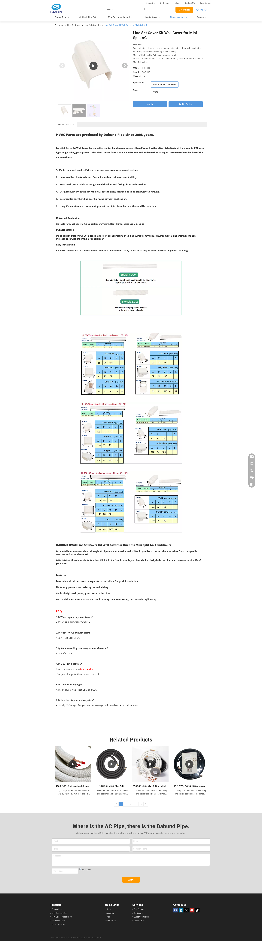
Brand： (137, 72)
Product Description (65, 124)
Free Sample (206, 3)
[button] (125, 65)
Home (108, 909)
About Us (150, 3)
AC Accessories (58, 924)
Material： (138, 76)
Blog (177, 3)
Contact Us (189, 3)
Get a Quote (184, 10)
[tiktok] (197, 910)
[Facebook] (175, 910)
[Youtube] (192, 910)
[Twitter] (186, 910)
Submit (131, 880)
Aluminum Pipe (58, 921)
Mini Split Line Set (59, 913)
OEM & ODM (139, 921)
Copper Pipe (57, 909)
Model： (137, 68)
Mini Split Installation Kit (62, 917)
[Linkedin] (181, 910)
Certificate (164, 3)
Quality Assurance (141, 917)
